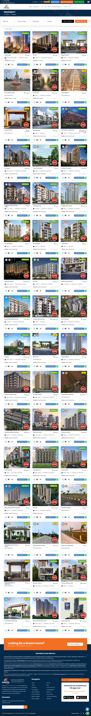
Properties (34, 687)
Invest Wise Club (50, 687)
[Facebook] (80, 713)
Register (36, 1)
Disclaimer (48, 698)
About (33, 685)
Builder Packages (36, 696)
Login (41, 1)
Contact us (48, 692)
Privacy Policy (49, 694)
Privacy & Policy (75, 713)
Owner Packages (36, 694)
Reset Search (68, 21)
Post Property (47, 1)
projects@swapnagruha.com (9, 3)
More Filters (82, 21)
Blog (47, 685)
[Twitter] (83, 713)
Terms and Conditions (51, 696)
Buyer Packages (35, 698)
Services (48, 683)
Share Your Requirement (67, 1)
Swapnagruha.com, (13, 685)
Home (33, 683)
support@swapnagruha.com (60, 674)
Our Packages (35, 689)
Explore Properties (74, 644)
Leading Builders (50, 689)
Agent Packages (35, 692)
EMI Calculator (56, 1)
